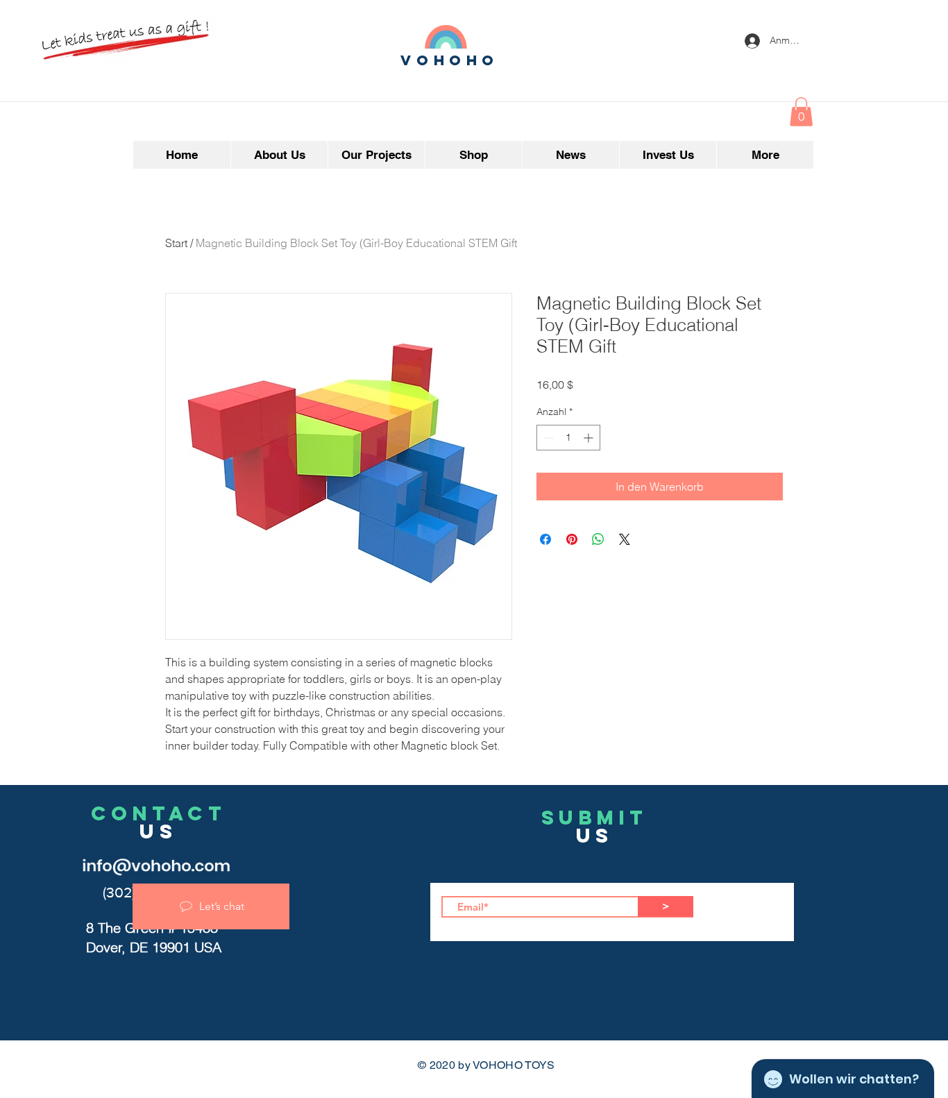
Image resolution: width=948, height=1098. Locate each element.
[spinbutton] (568, 437)
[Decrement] (547, 437)
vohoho (449, 60)
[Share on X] (624, 539)
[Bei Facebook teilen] (545, 539)
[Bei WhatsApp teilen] (598, 539)
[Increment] (589, 437)
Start (176, 243)
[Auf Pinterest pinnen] (572, 539)
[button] (801, 111)
